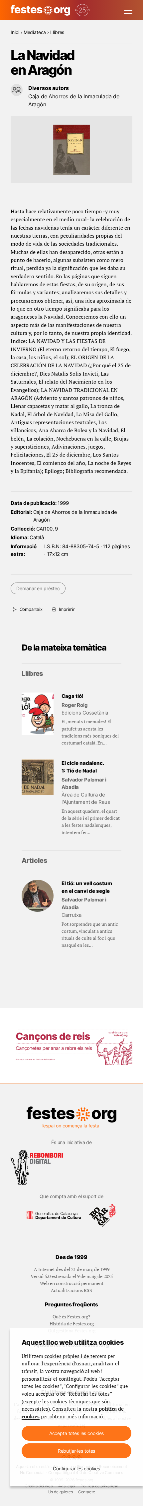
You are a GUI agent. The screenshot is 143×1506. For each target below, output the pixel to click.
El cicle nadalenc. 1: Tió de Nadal (83, 767)
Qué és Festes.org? (71, 1316)
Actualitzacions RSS (71, 1290)
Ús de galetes (60, 1491)
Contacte (86, 1491)
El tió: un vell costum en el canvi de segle (87, 887)
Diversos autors (48, 88)
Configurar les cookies (76, 1468)
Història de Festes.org (72, 1323)
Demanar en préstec (38, 588)
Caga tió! (72, 696)
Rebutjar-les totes (76, 1451)
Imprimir (67, 609)
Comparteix (31, 609)
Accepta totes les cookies (76, 1433)
